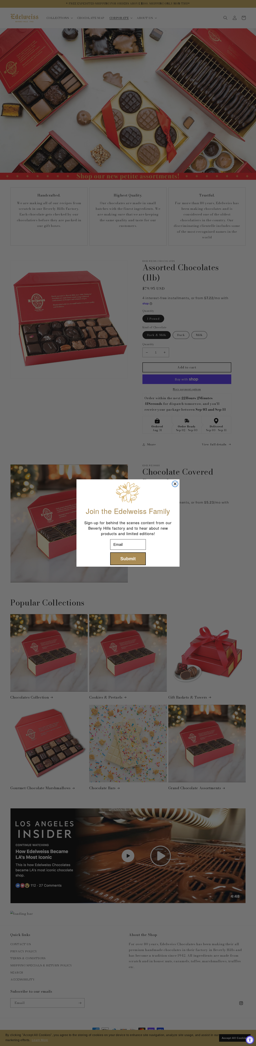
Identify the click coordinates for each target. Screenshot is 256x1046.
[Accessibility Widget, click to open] (250, 1040)
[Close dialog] (175, 484)
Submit (128, 558)
